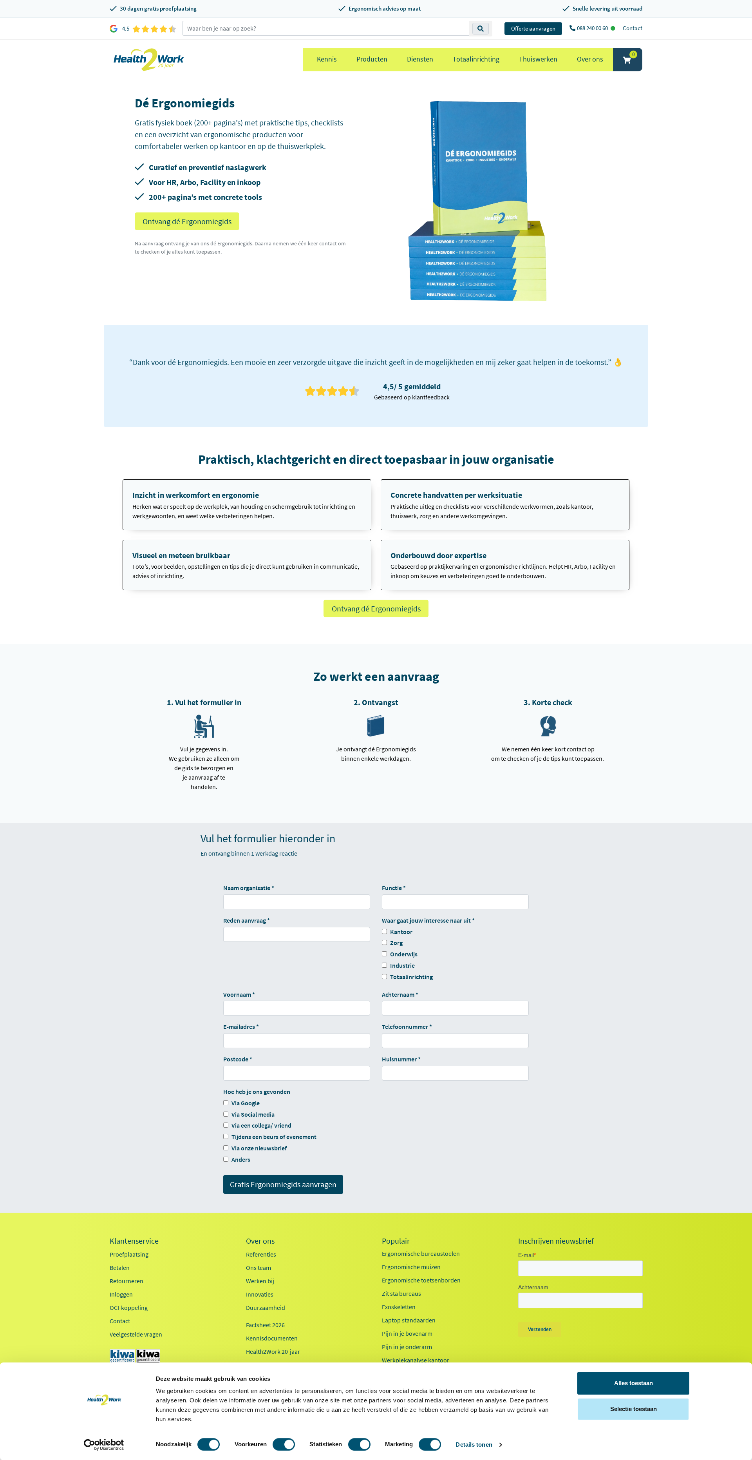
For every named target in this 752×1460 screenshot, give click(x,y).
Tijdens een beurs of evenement (273, 1137)
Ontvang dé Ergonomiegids (187, 221)
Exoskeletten (399, 1307)
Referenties (261, 1254)
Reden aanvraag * (246, 920)
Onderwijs (404, 954)
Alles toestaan (633, 1383)
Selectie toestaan (633, 1409)
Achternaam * (400, 994)
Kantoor (401, 932)
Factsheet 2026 (265, 1325)
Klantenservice (134, 1241)
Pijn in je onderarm (407, 1347)
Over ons (590, 58)
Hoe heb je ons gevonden (256, 1091)
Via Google (245, 1103)
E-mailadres (239, 1026)
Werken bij (260, 1281)
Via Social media (253, 1114)
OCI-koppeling (129, 1307)
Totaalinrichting (476, 58)
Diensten (420, 58)
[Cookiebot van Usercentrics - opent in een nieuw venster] (104, 1445)
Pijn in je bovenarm (407, 1333)
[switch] (284, 1444)
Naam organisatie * (248, 888)
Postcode (235, 1059)
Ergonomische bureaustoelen (421, 1253)
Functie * (394, 888)
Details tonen (474, 1444)
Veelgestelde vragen (136, 1334)
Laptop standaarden (409, 1320)
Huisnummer (399, 1059)
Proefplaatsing (129, 1254)
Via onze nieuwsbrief (259, 1148)
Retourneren (126, 1281)
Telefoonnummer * (407, 1026)
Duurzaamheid (265, 1307)
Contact (632, 28)
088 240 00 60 (593, 28)
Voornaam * (239, 994)
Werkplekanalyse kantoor (415, 1360)
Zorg (396, 943)
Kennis (327, 58)
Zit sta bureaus (401, 1293)
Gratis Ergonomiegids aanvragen (283, 1184)
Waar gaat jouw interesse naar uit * (428, 920)
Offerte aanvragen (533, 28)
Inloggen (121, 1294)
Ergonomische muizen (411, 1267)
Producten (371, 58)
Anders (240, 1159)
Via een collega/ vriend (261, 1125)
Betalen (120, 1267)
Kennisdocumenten (272, 1338)
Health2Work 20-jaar (273, 1351)
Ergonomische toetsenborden (421, 1280)
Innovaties (259, 1294)
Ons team (258, 1267)
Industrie (402, 965)
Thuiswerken (538, 58)
